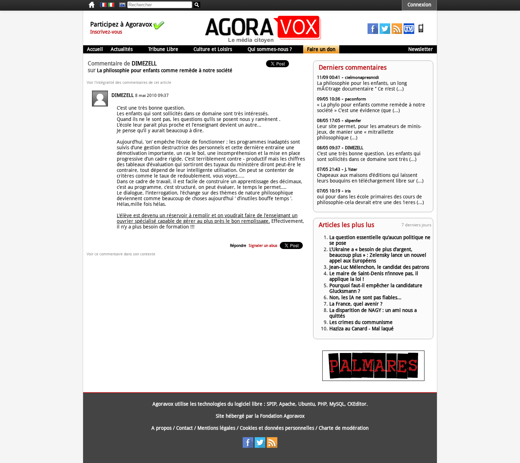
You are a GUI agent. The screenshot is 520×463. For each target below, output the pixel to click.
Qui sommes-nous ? (270, 49)
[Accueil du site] (263, 42)
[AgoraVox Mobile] (421, 32)
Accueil (95, 49)
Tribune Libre (163, 49)
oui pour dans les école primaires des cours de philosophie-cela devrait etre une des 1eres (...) (370, 199)
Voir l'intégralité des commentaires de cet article (129, 82)
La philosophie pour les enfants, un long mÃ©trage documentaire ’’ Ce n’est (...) (362, 86)
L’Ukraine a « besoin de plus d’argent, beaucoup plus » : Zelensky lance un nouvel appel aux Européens (377, 255)
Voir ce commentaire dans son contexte (121, 254)
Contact (184, 428)
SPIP (271, 404)
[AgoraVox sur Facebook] (373, 32)
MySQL (337, 404)
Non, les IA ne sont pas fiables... (365, 297)
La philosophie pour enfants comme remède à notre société (164, 70)
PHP (322, 404)
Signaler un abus (263, 245)
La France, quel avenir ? (355, 304)
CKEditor (356, 404)
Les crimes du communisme (361, 322)
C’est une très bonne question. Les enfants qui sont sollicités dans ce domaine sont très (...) (369, 156)
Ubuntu (306, 404)
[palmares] (373, 379)
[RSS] (397, 32)
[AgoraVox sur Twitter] (385, 32)
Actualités (122, 49)
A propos (161, 428)
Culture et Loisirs (212, 49)
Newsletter (420, 49)
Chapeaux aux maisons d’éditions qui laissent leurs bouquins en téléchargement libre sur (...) (370, 178)
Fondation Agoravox (282, 416)
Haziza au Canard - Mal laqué (361, 328)
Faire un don (321, 49)
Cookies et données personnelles (277, 428)
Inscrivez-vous (106, 32)
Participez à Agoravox (121, 24)
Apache (287, 404)
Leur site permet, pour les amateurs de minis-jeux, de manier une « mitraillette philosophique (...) (369, 131)
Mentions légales (216, 428)
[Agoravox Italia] (111, 5)
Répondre (238, 245)
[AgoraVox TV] (409, 32)
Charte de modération (344, 428)
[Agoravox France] (103, 5)
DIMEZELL (122, 95)
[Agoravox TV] (121, 5)
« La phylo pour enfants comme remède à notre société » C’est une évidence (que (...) (371, 107)
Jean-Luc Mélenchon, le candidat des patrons (379, 267)
